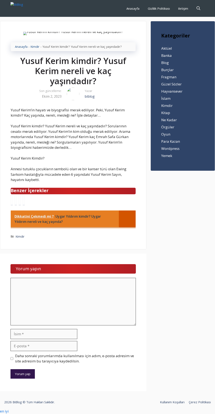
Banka (166, 55)
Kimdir (34, 47)
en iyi (4, 411)
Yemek (166, 155)
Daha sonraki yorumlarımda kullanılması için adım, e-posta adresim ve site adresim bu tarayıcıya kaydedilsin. (74, 358)
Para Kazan (170, 141)
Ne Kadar (169, 119)
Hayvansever (171, 91)
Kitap (165, 112)
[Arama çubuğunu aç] (198, 8)
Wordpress (170, 148)
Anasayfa (132, 8)
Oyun (165, 134)
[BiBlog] (23, 8)
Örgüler (167, 127)
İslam (165, 98)
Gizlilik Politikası (159, 8)
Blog (165, 62)
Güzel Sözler (171, 84)
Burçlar (167, 69)
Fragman (168, 77)
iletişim (183, 8)
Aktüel (166, 48)
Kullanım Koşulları (172, 402)
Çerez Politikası (200, 402)
